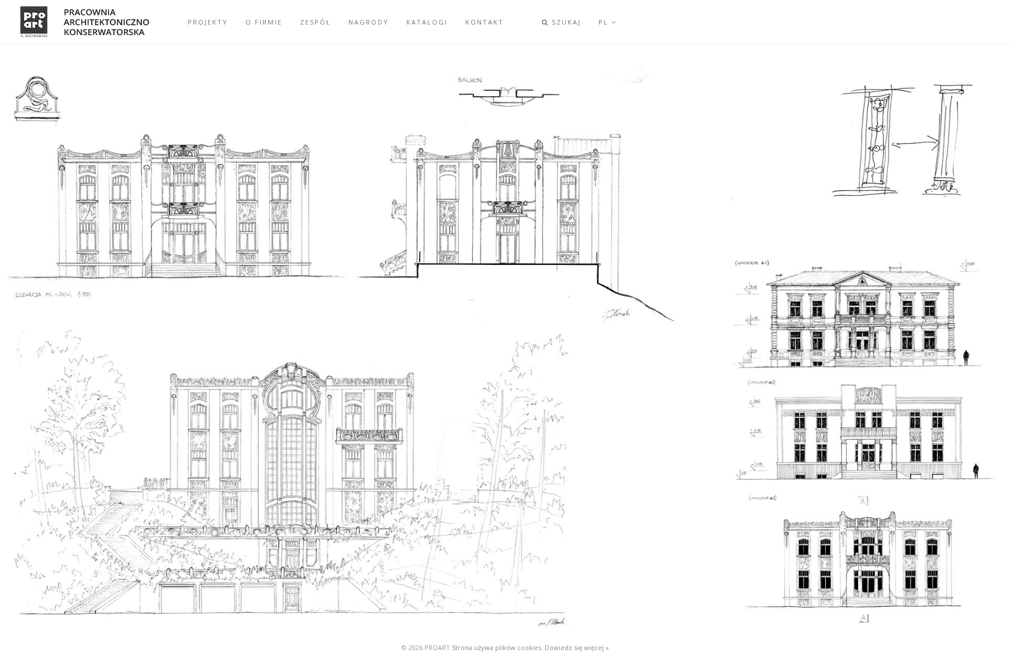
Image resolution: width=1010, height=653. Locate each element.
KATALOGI (427, 22)
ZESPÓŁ (315, 22)
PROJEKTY (208, 22)
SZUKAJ (565, 22)
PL (605, 22)
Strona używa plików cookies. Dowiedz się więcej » (530, 647)
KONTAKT (484, 22)
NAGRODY (368, 22)
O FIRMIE (263, 22)
